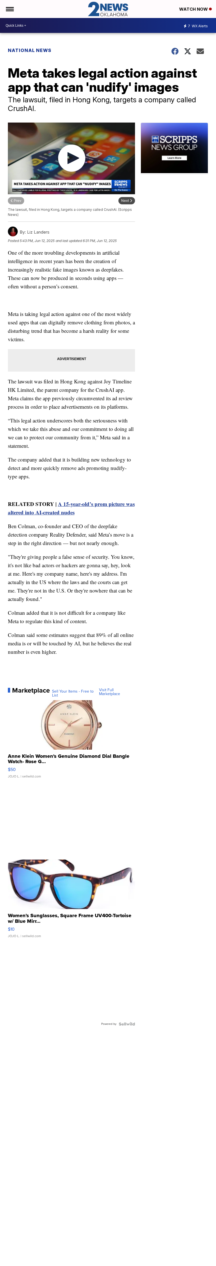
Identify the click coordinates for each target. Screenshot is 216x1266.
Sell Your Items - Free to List (73, 693)
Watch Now (194, 9)
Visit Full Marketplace (109, 692)
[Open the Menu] (9, 9)
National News (29, 50)
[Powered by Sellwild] (127, 1024)
